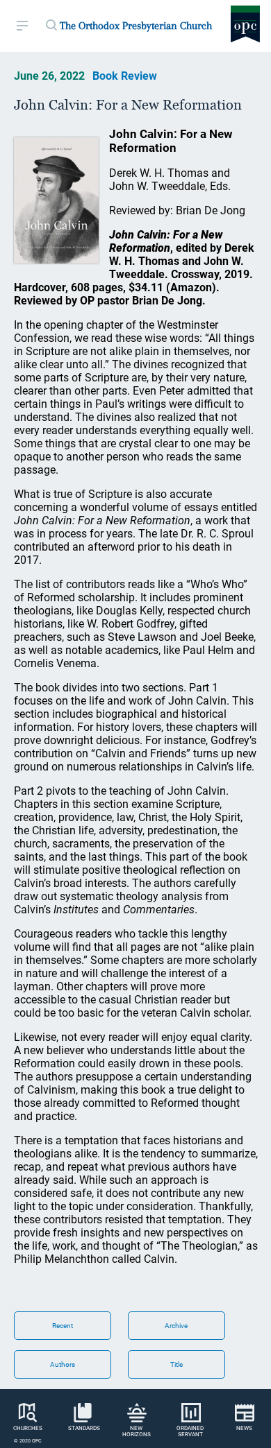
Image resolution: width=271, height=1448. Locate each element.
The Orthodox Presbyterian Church (136, 25)
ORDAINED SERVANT (190, 1431)
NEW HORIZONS (136, 1431)
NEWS (244, 1428)
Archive (176, 1325)
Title (176, 1364)
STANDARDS (84, 1428)
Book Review (124, 76)
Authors (62, 1364)
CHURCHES (27, 1428)
